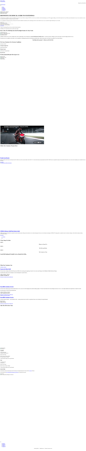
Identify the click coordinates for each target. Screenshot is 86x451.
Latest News (4, 9)
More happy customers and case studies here (6, 352)
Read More (2, 220)
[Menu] (0, 5)
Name (1, 22)
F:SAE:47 (30, 428)
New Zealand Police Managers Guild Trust (12, 430)
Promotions (3, 8)
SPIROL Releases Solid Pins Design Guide (10, 289)
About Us (3, 7)
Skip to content (2, 0)
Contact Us (3, 10)
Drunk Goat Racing (4, 216)
